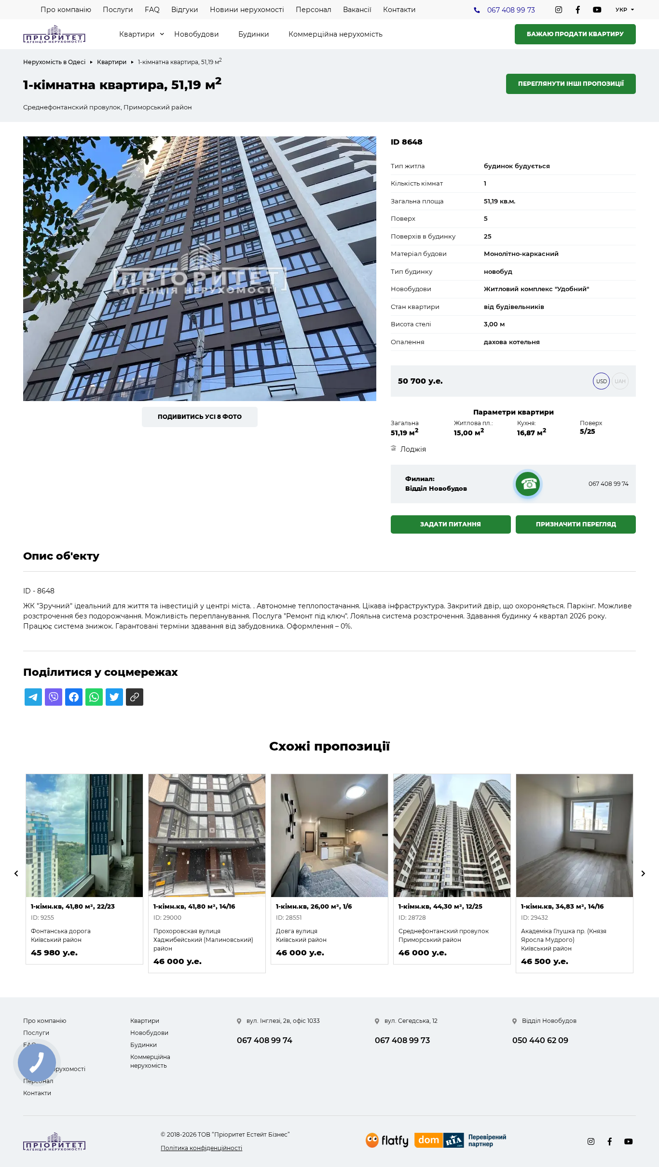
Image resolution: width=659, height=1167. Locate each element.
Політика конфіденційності (201, 1148)
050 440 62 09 (540, 1040)
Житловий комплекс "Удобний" (536, 289)
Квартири (137, 34)
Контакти (399, 9)
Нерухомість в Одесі (54, 62)
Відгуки (184, 9)
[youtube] (597, 9)
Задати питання (450, 524)
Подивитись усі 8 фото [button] (200, 416)
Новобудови (196, 34)
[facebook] (578, 9)
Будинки (253, 34)
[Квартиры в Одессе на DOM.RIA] (461, 1141)
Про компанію (66, 9)
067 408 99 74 (609, 483)
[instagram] (558, 9)
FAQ (152, 9)
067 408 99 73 (511, 10)
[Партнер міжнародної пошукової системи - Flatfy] (387, 1140)
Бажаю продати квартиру (575, 34)
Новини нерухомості (247, 9)
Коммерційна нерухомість (335, 34)
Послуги (118, 9)
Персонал (313, 9)
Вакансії (357, 9)
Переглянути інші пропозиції (571, 83)
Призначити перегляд (576, 524)
